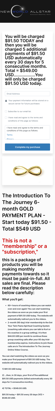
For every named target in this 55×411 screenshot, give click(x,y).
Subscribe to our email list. (19, 111)
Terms (9, 135)
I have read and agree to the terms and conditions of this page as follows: (25, 119)
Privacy (10, 139)
